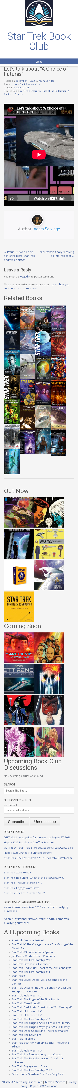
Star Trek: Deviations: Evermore (31, 964)
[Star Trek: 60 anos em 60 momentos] (19, 621)
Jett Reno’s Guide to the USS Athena (33, 956)
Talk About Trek (20, 87)
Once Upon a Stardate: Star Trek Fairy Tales (38, 1074)
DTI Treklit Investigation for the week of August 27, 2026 (37, 837)
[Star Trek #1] (49, 756)
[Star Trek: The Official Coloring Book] (49, 589)
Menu (39, 61)
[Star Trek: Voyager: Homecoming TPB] (19, 558)
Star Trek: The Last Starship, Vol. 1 (32, 960)
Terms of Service (55, 1082)
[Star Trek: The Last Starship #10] (49, 526)
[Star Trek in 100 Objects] (49, 558)
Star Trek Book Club (39, 41)
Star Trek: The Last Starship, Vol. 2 (24, 893)
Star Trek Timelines (23, 1038)
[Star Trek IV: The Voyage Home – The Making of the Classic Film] (19, 661)
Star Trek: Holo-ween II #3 (27, 1015)
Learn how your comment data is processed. (37, 286)
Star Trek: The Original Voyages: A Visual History (41, 1027)
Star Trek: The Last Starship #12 (23, 883)
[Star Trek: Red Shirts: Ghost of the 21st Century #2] (49, 724)
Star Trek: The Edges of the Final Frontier (36, 999)
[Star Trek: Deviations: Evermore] (19, 724)
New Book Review (24, 84)
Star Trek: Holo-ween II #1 (27, 995)
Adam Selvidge (46, 80)
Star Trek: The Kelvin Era (26, 1035)
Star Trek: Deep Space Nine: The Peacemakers (40, 1031)
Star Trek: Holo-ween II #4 (27, 1050)
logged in (25, 276)
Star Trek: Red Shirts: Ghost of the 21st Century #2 (42, 968)
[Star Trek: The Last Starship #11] (19, 756)
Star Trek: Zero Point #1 (18, 872)
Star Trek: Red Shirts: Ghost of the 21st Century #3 (34, 877)
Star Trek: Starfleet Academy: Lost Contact (37, 1054)
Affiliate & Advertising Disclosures (22, 1082)
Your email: (10, 805)
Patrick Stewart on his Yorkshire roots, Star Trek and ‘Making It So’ (19, 256)
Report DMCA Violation (43, 1086)
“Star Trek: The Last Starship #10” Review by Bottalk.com (38, 858)
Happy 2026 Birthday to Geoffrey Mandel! (29, 842)
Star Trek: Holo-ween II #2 (27, 1011)
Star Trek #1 (19, 975)
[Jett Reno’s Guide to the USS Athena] (19, 693)
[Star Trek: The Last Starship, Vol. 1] (49, 693)
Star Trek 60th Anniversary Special (32, 952)
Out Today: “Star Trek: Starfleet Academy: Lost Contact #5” (39, 847)
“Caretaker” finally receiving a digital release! (57, 254)
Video (38, 84)
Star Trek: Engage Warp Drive (21, 888)
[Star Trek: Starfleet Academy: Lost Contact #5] (19, 526)
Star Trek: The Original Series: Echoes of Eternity (41, 1023)
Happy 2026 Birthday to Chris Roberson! (28, 852)
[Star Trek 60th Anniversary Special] (49, 661)
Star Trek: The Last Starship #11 (31, 972)
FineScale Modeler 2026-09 (28, 940)
